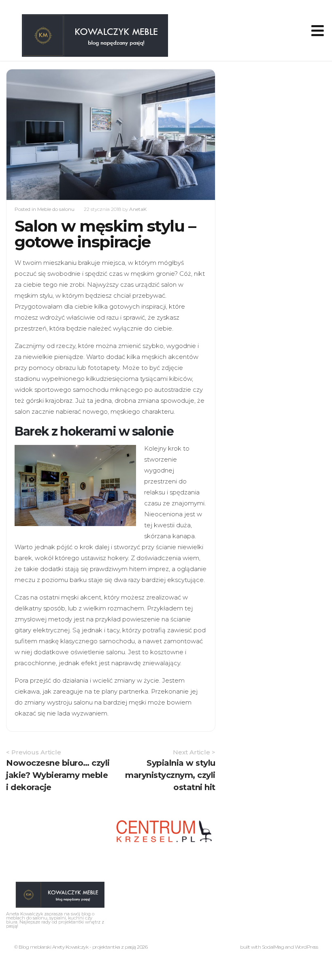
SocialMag (273, 947)
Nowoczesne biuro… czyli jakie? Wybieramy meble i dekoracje (58, 775)
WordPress (306, 947)
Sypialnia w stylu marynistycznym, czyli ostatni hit (170, 775)
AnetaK (138, 209)
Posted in (26, 209)
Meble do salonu (55, 209)
